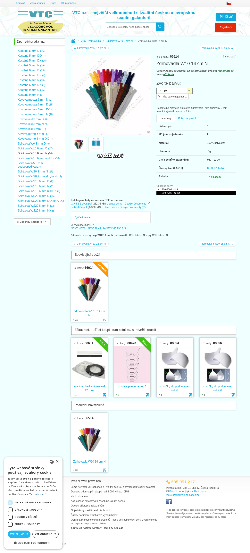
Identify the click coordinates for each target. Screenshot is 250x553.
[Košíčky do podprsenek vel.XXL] (218, 364)
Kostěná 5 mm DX (32, 60)
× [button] (57, 461)
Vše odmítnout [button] (45, 534)
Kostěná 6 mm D (31, 70)
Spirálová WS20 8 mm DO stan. (41, 200)
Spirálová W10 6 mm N (35, 153)
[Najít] (160, 26)
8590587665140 (216, 168)
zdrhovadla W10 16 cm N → (217, 47)
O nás (53, 3)
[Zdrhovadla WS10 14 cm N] (89, 289)
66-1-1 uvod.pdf (82, 203)
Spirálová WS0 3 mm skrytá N (40, 176)
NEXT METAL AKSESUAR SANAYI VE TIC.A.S (98, 228)
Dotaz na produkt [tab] (187, 118)
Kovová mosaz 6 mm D (35, 104)
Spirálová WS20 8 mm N (36, 205)
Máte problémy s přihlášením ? (183, 494)
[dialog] (33, 503)
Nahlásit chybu (198, 491)
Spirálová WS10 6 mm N (36, 186)
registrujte (224, 70)
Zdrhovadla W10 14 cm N (89, 461)
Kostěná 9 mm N (30, 94)
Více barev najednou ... (174, 96)
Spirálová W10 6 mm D (35, 148)
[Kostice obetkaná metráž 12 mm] (89, 364)
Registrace (226, 27)
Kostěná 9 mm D (31, 89)
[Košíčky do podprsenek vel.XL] (175, 364)
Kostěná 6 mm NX (31, 85)
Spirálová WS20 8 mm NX (36, 210)
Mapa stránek (37, 3)
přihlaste (168, 74)
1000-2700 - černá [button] (170, 193)
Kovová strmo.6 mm (33, 133)
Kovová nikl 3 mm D (32, 119)
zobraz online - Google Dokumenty (127, 203)
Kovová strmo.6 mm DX (35, 138)
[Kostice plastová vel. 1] (132, 364)
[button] (33, 542)
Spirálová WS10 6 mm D (35, 181)
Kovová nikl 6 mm (32, 128)
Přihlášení (226, 16)
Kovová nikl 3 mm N (32, 124)
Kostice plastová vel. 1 (132, 386)
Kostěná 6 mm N (31, 80)
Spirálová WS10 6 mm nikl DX (39, 191)
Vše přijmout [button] (19, 534)
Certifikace (84, 217)
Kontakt (20, 3)
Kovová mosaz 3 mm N (35, 99)
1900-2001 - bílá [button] (169, 189)
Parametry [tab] (165, 118)
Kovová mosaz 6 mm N (35, 114)
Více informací (37, 494)
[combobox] (130, 26)
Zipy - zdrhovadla (31, 41)
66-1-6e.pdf (80, 207)
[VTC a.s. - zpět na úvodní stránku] (40, 22)
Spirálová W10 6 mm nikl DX (39, 158)
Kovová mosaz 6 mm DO (36, 109)
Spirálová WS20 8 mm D (36, 195)
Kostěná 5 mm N (31, 65)
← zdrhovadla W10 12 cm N (90, 47)
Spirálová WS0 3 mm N (35, 171)
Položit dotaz (176, 491)
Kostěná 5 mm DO (32, 55)
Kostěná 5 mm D (31, 50)
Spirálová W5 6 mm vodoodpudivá (30, 164)
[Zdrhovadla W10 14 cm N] (89, 439)
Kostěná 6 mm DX (31, 75)
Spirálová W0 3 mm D (34, 143)
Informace (70, 3)
